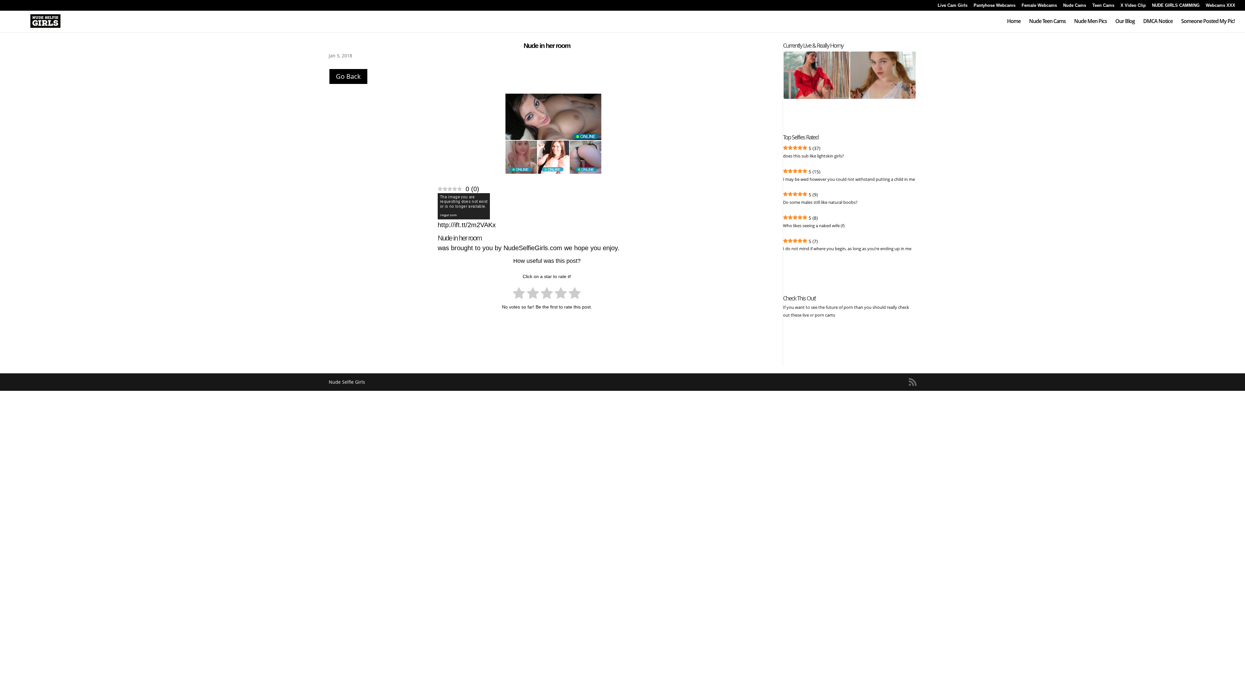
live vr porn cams (819, 315)
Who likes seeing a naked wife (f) (814, 225)
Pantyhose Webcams (994, 5)
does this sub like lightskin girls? (813, 156)
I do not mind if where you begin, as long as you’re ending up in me (847, 248)
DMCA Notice (1158, 22)
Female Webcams (1039, 5)
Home (1014, 22)
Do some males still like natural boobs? (820, 202)
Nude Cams (1074, 5)
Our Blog (1125, 22)
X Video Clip (1133, 5)
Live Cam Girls (952, 5)
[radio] (519, 294)
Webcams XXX (1220, 5)
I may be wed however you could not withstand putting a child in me (849, 179)
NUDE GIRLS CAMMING (1176, 5)
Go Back (348, 76)
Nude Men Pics (1090, 22)
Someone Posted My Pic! (1208, 22)
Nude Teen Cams (1047, 22)
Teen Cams (1103, 5)
